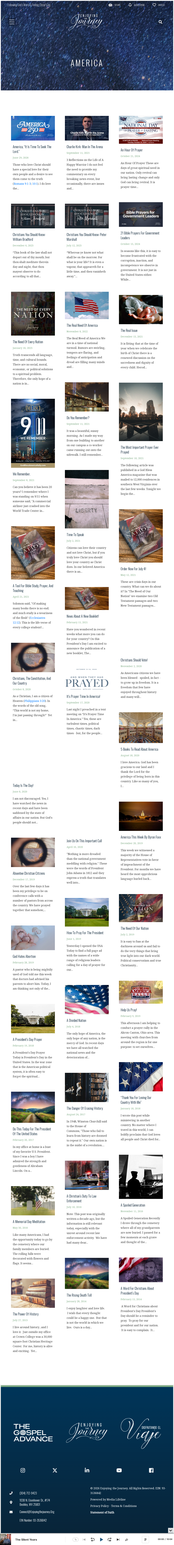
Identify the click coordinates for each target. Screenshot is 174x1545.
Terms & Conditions (124, 1506)
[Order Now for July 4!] (141, 560)
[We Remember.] (33, 457)
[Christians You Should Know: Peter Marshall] (87, 242)
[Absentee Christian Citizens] (33, 876)
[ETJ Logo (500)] (87, 1433)
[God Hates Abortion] (33, 959)
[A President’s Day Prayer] (33, 1043)
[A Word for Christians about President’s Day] (141, 1296)
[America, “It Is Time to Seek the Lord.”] (33, 154)
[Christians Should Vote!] (141, 661)
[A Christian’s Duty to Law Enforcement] (87, 1204)
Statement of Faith (102, 1512)
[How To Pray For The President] (87, 936)
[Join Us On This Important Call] (87, 818)
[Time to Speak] (87, 523)
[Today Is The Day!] (33, 781)
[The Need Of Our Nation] (141, 932)
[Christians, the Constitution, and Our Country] (33, 684)
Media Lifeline (116, 1499)
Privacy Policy (99, 1506)
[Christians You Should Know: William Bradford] (33, 242)
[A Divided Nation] (87, 1024)
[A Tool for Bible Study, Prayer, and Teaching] (33, 579)
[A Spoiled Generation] (141, 1201)
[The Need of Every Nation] (33, 340)
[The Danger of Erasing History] (87, 1111)
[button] (114, 5)
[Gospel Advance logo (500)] (33, 1433)
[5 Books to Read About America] (141, 752)
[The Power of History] (33, 1317)
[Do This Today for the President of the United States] (33, 1133)
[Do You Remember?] (87, 421)
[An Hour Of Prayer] (141, 153)
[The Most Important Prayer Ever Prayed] (141, 440)
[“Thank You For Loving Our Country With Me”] (141, 1103)
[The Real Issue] (141, 334)
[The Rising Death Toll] (87, 1295)
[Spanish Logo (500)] (141, 1433)
